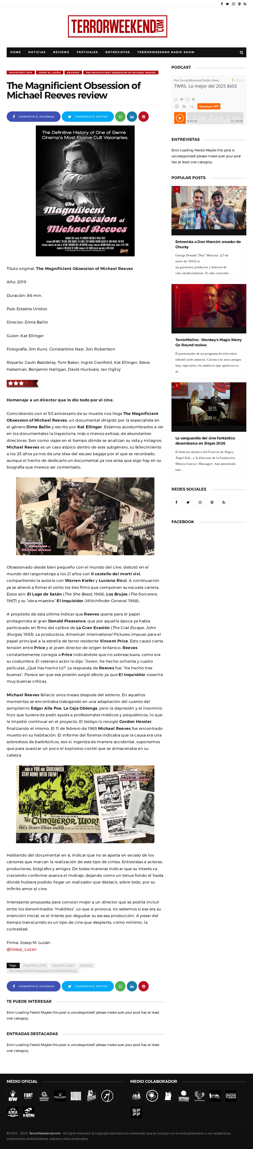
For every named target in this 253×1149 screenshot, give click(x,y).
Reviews (61, 52)
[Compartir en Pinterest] (143, 116)
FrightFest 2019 (20, 72)
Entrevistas (117, 52)
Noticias (37, 52)
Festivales (87, 52)
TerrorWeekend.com (45, 1133)
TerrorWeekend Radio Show (166, 52)
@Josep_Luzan (22, 949)
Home (15, 52)
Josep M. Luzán (50, 72)
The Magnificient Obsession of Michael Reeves (121, 72)
